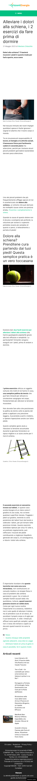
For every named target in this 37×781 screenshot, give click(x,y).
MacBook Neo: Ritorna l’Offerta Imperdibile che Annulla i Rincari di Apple (21, 719)
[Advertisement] (18, 79)
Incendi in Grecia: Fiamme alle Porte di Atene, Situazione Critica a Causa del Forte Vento (22, 732)
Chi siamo (7, 744)
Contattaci (18, 768)
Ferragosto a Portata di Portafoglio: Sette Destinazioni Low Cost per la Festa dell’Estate (22, 687)
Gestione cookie (31, 779)
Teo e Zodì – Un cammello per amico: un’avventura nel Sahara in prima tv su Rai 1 (22, 674)
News (8, 635)
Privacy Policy (26, 744)
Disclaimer (18, 747)
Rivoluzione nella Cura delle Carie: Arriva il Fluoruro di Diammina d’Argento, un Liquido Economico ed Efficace (22, 703)
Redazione (16, 744)
